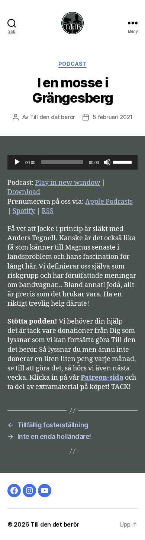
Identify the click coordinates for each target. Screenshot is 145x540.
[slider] (123, 161)
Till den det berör (52, 116)
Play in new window (67, 183)
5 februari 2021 (112, 116)
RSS (48, 211)
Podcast (72, 64)
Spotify (24, 211)
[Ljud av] (107, 162)
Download (23, 192)
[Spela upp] (17, 162)
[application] (72, 162)
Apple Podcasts (109, 201)
